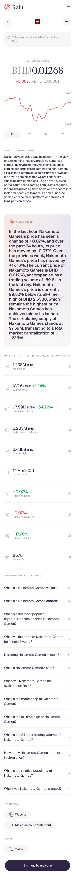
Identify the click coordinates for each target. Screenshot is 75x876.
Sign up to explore (37, 865)
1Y (62, 134)
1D (12, 134)
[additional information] (69, 366)
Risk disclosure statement (33, 825)
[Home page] (13, 7)
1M (45, 134)
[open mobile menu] (68, 7)
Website (20, 814)
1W (29, 134)
